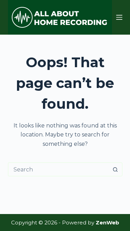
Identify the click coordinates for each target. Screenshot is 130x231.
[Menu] (119, 17)
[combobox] (58, 169)
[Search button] (115, 169)
